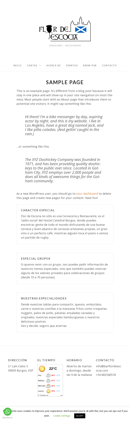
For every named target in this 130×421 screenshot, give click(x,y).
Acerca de (53, 65)
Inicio (17, 65)
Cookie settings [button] (61, 415)
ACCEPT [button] (79, 415)
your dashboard (87, 193)
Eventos (72, 65)
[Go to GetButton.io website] (8, 418)
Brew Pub (90, 65)
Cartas (32, 65)
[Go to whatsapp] (8, 412)
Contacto (109, 65)
